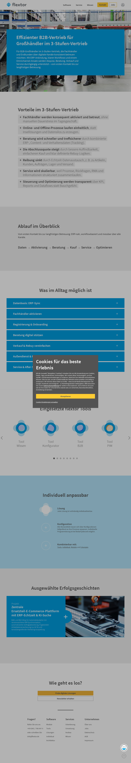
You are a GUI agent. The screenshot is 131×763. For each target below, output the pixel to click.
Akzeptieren (65, 396)
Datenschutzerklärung (51, 386)
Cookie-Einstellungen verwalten (47, 402)
